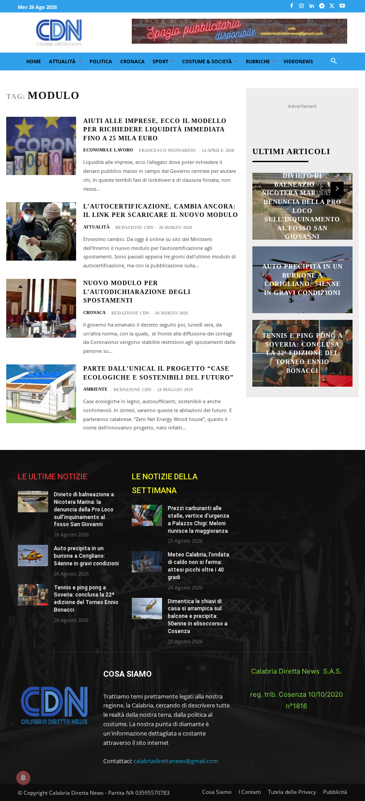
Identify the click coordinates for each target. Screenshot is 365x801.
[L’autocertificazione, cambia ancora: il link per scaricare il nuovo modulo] (41, 231)
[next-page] (337, 188)
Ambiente (95, 389)
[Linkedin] (312, 6)
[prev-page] (321, 188)
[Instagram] (301, 6)
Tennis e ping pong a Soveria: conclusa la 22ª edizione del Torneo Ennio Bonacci (302, 353)
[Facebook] (291, 6)
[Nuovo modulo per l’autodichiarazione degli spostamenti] (41, 308)
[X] (332, 6)
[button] (334, 62)
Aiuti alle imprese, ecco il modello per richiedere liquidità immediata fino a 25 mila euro (155, 130)
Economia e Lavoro (108, 150)
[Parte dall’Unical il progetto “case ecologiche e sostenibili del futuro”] (41, 393)
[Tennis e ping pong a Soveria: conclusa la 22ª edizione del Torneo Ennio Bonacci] (33, 594)
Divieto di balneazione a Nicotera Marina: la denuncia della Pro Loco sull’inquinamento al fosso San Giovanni (84, 509)
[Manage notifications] (23, 778)
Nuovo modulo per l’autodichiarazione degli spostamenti (137, 292)
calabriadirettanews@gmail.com (176, 761)
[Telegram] (322, 6)
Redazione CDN (134, 227)
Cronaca (94, 313)
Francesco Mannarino (167, 150)
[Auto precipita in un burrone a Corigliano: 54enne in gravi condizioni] (33, 555)
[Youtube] (342, 6)
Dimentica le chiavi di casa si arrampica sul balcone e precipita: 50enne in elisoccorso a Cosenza (197, 616)
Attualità (96, 227)
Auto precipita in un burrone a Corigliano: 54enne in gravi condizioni (86, 556)
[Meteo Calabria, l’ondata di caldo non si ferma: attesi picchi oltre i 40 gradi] (147, 561)
